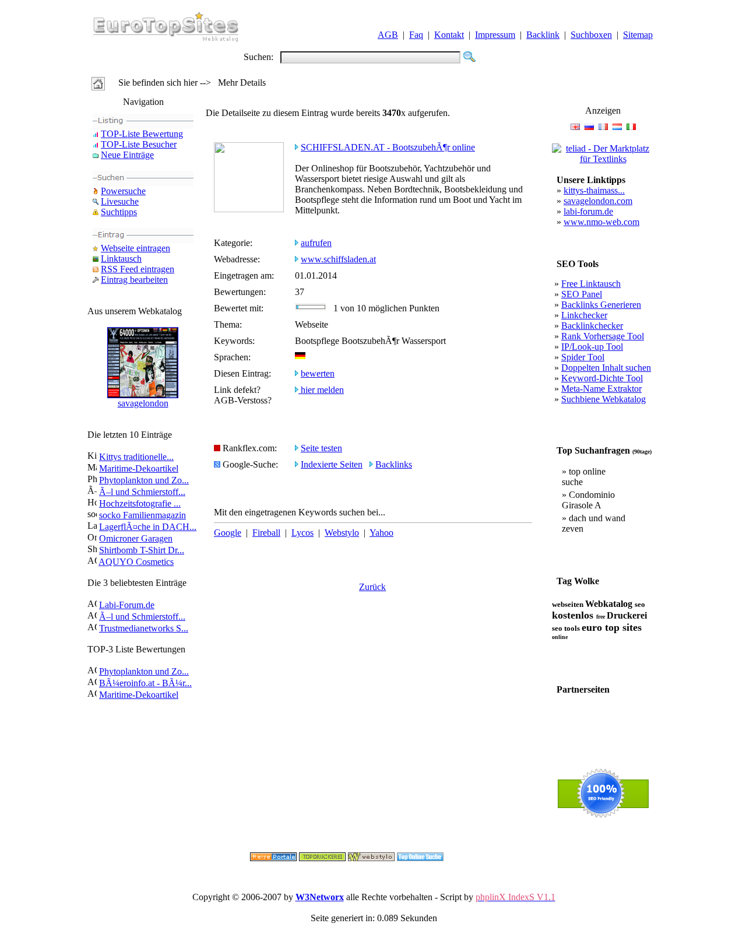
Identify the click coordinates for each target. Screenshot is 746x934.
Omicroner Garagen (136, 538)
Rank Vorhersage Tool (602, 336)
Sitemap (638, 35)
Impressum (495, 35)
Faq (416, 35)
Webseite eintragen (135, 248)
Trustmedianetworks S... (143, 628)
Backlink (543, 35)
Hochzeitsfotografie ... (140, 503)
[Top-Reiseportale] (273, 858)
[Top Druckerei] (322, 858)
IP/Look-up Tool (592, 347)
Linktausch (121, 259)
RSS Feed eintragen (137, 269)
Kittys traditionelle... (136, 457)
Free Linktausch (591, 284)
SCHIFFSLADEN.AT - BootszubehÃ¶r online (388, 147)
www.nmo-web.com (601, 222)
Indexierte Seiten (332, 464)
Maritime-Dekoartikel (138, 468)
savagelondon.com (598, 201)
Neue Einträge (127, 155)
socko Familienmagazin (142, 515)
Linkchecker (584, 315)
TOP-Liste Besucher (139, 144)
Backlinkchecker (592, 326)
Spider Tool (582, 357)
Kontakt (449, 35)
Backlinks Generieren (601, 305)
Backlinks (393, 464)
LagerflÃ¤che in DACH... (147, 527)
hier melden (321, 390)
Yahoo (381, 533)
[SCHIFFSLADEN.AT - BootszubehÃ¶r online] (249, 209)
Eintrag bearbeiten (134, 280)
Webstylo (342, 533)
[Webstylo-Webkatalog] (371, 858)
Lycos (302, 533)
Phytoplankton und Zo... (144, 480)
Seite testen (321, 448)
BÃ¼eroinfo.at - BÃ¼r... (145, 683)
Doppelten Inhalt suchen (606, 368)
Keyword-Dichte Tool (602, 378)
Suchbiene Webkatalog (603, 399)
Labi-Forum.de (126, 605)
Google (227, 533)
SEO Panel (581, 294)
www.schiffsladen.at (338, 259)
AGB (388, 35)
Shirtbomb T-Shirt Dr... (141, 550)
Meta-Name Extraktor (601, 389)
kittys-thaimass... (594, 190)
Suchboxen (591, 35)
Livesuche (120, 201)
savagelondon (143, 403)
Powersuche (123, 191)
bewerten (318, 373)
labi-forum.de (588, 211)
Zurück (372, 587)
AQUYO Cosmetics (136, 562)
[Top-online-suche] (420, 858)
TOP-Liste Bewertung (142, 134)
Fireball (266, 533)
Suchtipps (119, 212)
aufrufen (316, 243)
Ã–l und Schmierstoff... (142, 492)
